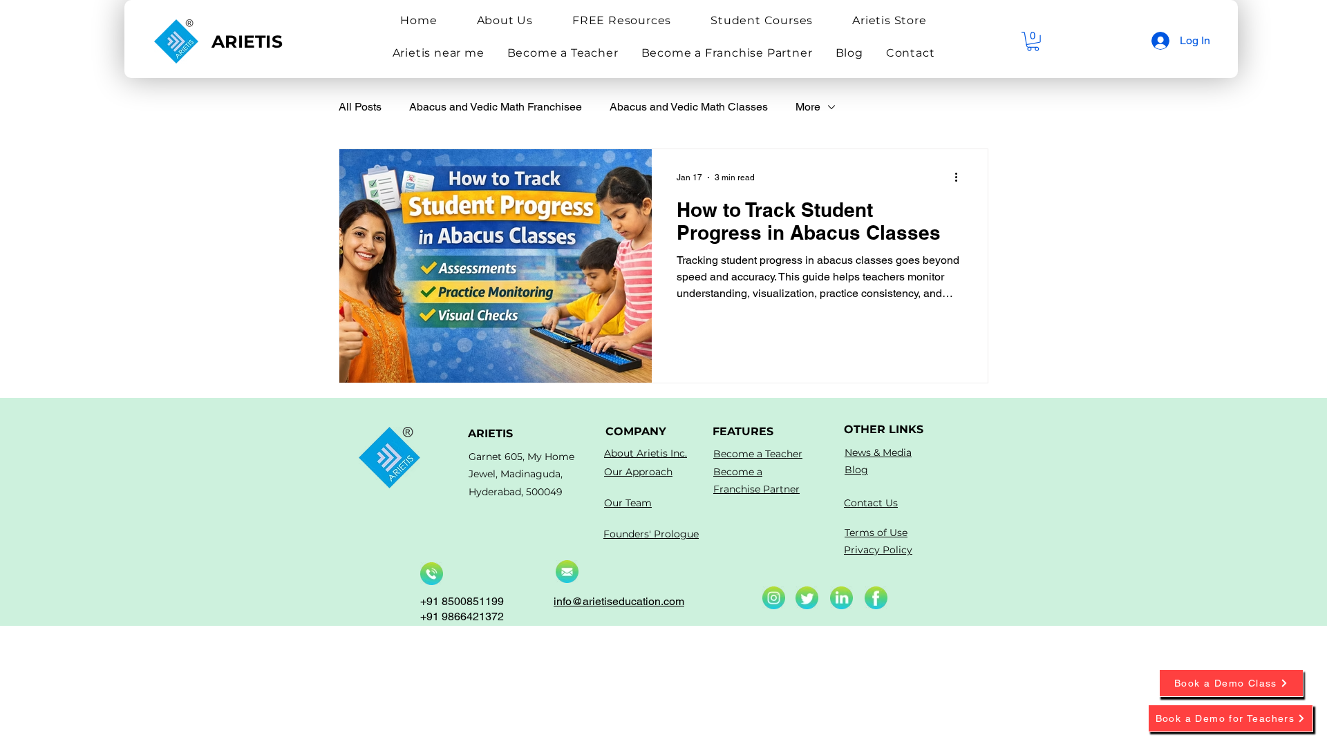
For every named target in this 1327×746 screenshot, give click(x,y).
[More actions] (960, 177)
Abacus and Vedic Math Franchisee (495, 106)
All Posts (360, 106)
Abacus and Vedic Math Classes (689, 106)
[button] (504, 20)
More (808, 106)
